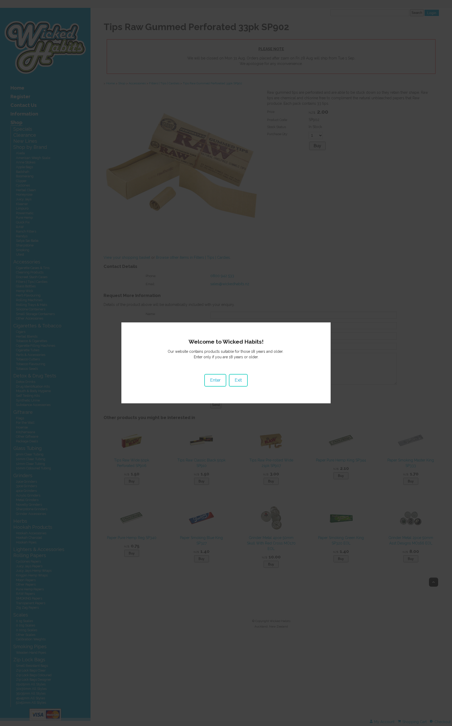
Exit (238, 380)
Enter (215, 380)
